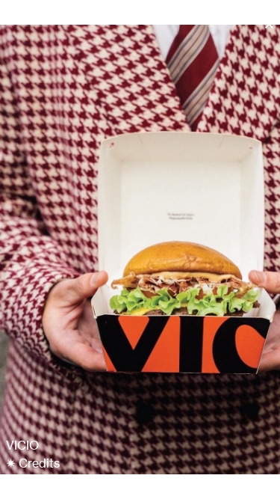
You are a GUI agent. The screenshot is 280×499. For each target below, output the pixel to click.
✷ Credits (33, 463)
